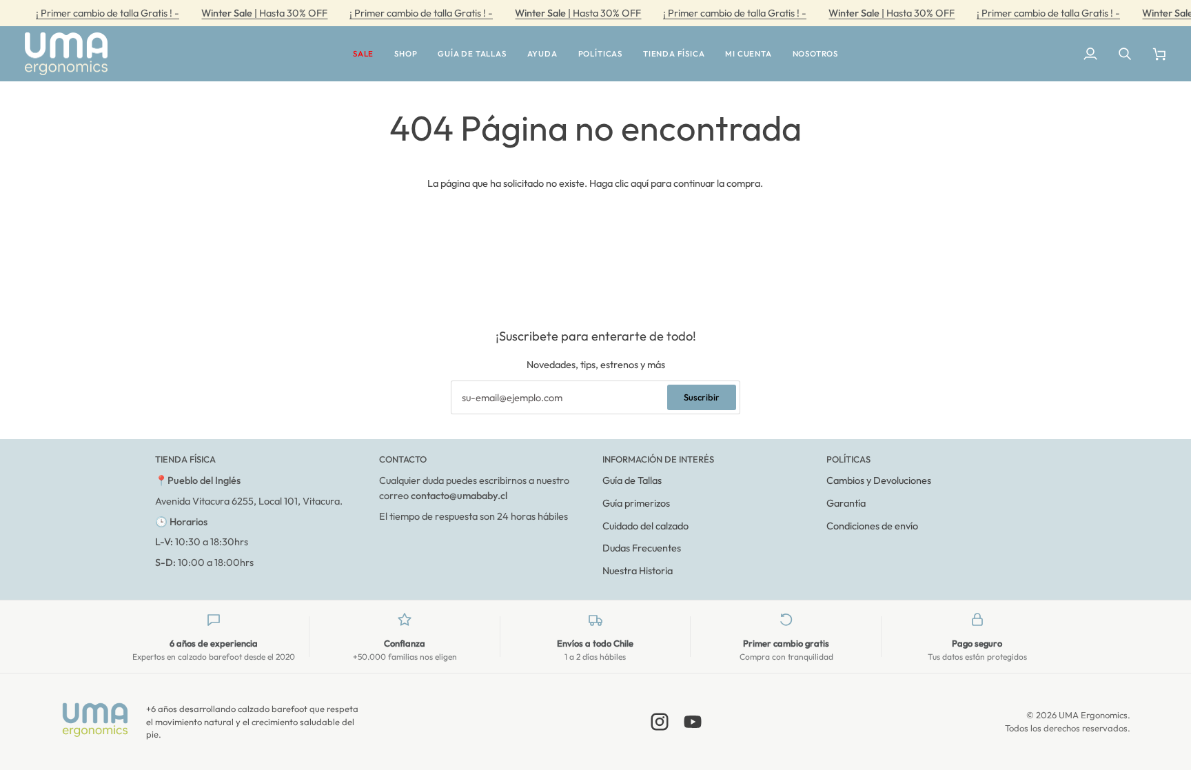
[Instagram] (659, 721)
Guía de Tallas (632, 480)
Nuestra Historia (637, 570)
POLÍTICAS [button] (848, 459)
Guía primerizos (636, 502)
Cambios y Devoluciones (878, 480)
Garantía (846, 502)
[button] (363, 54)
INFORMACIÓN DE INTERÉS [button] (658, 459)
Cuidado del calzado (645, 525)
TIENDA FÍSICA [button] (185, 459)
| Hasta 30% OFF (264, 12)
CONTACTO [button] (403, 459)
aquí (640, 183)
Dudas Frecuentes (641, 547)
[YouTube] (692, 721)
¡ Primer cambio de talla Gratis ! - (107, 12)
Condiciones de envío (872, 525)
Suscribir (702, 397)
